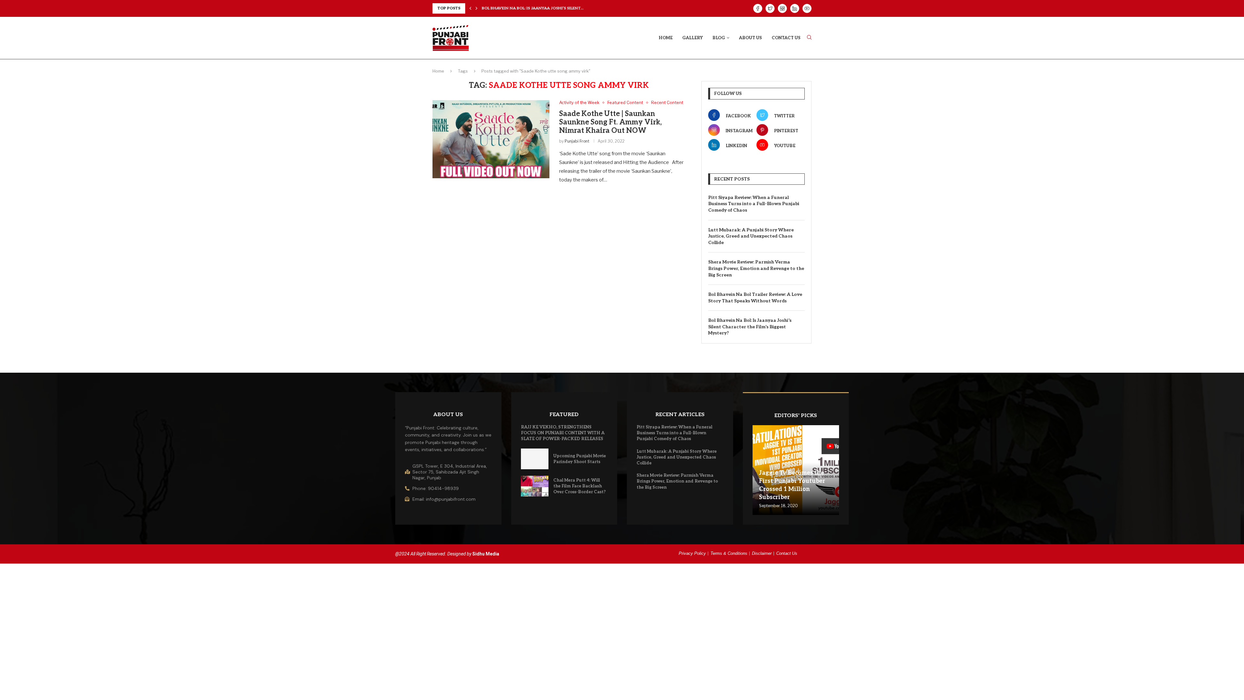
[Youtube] (807, 8)
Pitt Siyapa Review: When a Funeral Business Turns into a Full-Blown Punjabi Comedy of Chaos (753, 204)
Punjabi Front (577, 141)
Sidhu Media (485, 553)
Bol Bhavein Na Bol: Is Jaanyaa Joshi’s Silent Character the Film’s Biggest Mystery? (749, 327)
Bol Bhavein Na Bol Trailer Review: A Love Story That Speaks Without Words (755, 298)
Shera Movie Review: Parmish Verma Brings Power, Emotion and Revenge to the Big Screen (756, 268)
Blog (718, 38)
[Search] (809, 38)
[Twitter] (770, 8)
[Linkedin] (794, 8)
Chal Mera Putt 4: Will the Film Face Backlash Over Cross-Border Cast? (579, 486)
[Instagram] (782, 8)
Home (666, 38)
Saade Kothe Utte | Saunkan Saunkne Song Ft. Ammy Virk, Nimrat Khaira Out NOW (610, 122)
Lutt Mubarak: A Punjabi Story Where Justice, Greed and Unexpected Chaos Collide (751, 236)
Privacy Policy (692, 553)
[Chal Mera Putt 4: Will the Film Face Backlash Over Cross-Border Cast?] (535, 486)
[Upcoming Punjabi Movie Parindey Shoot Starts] (535, 459)
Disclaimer (762, 553)
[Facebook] (757, 8)
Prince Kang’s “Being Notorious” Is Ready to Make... (539, 8)
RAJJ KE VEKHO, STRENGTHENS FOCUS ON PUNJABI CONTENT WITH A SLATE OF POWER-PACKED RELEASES (563, 433)
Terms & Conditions (728, 553)
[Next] (476, 8)
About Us (750, 38)
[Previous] (470, 8)
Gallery (692, 38)
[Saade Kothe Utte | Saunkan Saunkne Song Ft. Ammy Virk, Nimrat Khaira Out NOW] (490, 139)
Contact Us (786, 38)
